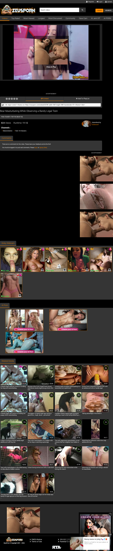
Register (91, 2)
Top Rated (15, 18)
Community (70, 18)
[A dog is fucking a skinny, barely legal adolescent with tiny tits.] (14, 439)
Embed (45, 99)
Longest (41, 18)
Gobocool (95, 124)
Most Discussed (55, 18)
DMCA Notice (37, 539)
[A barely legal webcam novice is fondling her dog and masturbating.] (14, 385)
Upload (109, 2)
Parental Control (66, 542)
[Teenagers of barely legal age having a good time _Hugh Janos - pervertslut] (41, 412)
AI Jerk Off (95, 18)
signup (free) (43, 147)
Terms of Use (37, 542)
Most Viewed (29, 18)
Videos (99, 10)
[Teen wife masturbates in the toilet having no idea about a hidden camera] (14, 466)
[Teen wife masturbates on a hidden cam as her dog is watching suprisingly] (41, 439)
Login (100, 2)
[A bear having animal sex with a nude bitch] (41, 466)
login (36, 147)
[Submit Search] (82, 10)
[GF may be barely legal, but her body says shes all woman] (41, 493)
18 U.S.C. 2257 (65, 539)
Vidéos (5, 18)
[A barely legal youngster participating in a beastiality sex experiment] (68, 385)
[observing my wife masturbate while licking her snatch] (68, 466)
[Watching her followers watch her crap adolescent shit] (95, 439)
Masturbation (7, 131)
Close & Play (51, 67)
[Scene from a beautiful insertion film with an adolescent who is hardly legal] (95, 385)
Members (108, 10)
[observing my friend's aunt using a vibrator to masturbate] (95, 466)
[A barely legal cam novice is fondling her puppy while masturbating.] (14, 412)
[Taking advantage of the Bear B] (95, 412)
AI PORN (107, 18)
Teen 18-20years (20, 131)
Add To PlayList (83, 99)
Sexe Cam (83, 18)
